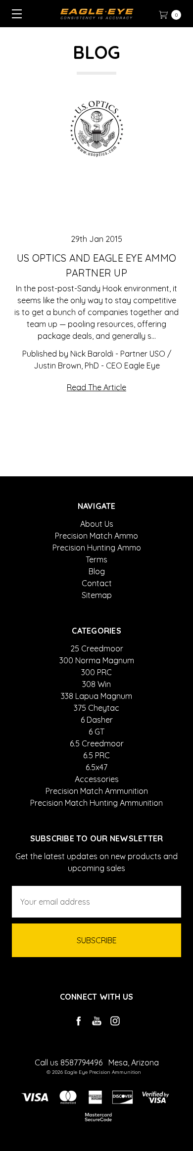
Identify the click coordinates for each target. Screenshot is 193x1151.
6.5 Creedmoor (97, 743)
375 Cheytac (96, 708)
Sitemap (97, 595)
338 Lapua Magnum (96, 696)
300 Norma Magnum (96, 660)
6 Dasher (97, 720)
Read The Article (96, 387)
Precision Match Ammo (96, 536)
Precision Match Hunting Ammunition (96, 803)
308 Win (96, 684)
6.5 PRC (96, 755)
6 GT (96, 732)
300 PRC (96, 672)
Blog (97, 571)
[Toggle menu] (13, 13)
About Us (96, 524)
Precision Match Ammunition (97, 791)
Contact (97, 583)
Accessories (97, 779)
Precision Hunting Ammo (96, 547)
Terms (96, 559)
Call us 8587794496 (68, 1062)
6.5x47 (96, 767)
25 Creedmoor (96, 648)
